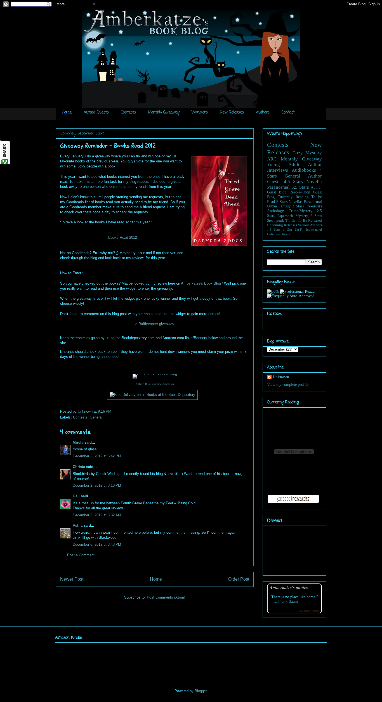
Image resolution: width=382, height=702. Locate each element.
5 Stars (281, 202)
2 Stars (316, 216)
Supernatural (313, 229)
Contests (128, 112)
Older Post (238, 579)
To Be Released (310, 221)
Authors (263, 112)
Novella (314, 181)
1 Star (288, 229)
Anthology (275, 211)
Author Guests (96, 112)
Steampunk (275, 221)
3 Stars (298, 206)
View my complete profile (287, 384)
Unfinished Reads (278, 234)
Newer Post (71, 579)
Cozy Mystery (307, 152)
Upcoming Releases (282, 225)
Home (67, 112)
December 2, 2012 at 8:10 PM (97, 485)
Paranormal (278, 187)
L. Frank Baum (285, 601)
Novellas (295, 202)
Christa (79, 467)
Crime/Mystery (300, 211)
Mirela (78, 442)
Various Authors (310, 225)
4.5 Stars (293, 181)
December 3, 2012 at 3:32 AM (97, 515)
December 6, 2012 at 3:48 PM (97, 544)
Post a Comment (81, 555)
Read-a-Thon (299, 192)
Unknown (86, 411)
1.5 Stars (273, 229)
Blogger (201, 691)
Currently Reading (292, 197)
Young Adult (283, 164)
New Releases (232, 112)
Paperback (285, 216)
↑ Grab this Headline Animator (155, 384)
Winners (200, 112)
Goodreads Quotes (309, 610)
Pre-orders (313, 206)
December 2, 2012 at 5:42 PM (97, 456)
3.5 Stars (300, 187)
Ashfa (77, 525)
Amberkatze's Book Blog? (202, 283)
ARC (272, 159)
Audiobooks (304, 170)
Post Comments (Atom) (166, 597)
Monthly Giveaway (164, 112)
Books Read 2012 (122, 237)
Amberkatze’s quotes (289, 587)
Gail (76, 496)
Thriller (291, 221)
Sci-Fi (299, 229)
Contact (288, 112)
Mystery (302, 216)
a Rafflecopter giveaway (154, 324)
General (96, 417)
